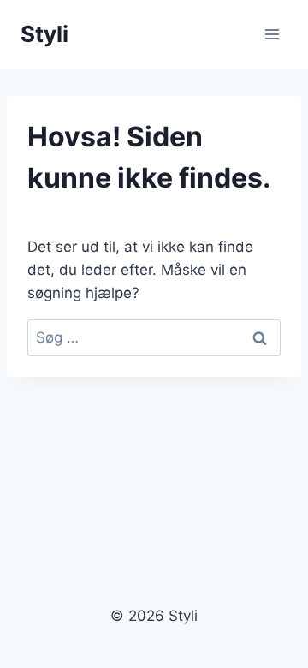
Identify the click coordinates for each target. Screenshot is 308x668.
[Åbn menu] (271, 34)
